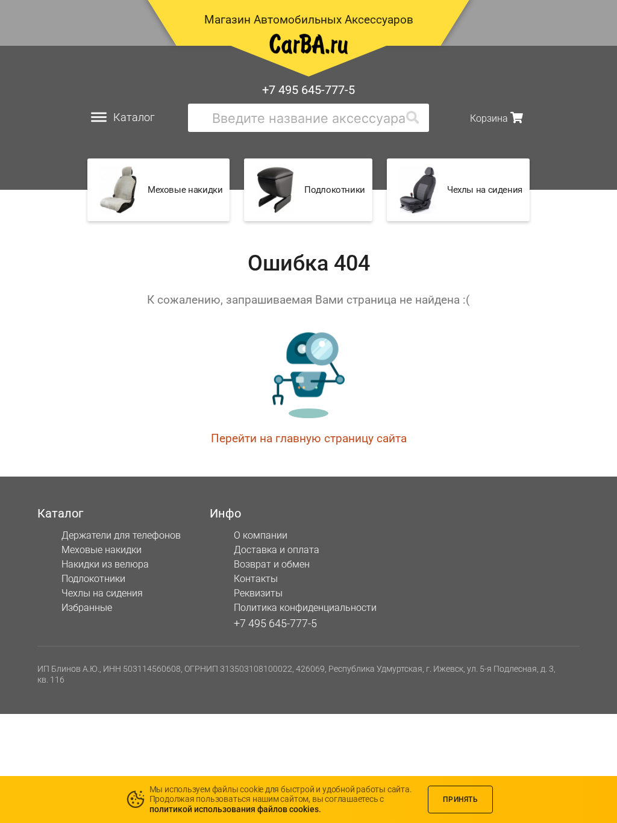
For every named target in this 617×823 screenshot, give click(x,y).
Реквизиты (258, 593)
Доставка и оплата (276, 549)
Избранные (86, 607)
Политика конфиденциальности (305, 607)
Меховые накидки (101, 549)
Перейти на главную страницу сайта (309, 438)
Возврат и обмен (272, 564)
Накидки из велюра (105, 564)
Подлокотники (93, 578)
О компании (260, 535)
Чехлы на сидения (102, 593)
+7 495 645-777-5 (308, 90)
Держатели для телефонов (121, 535)
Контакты (256, 578)
